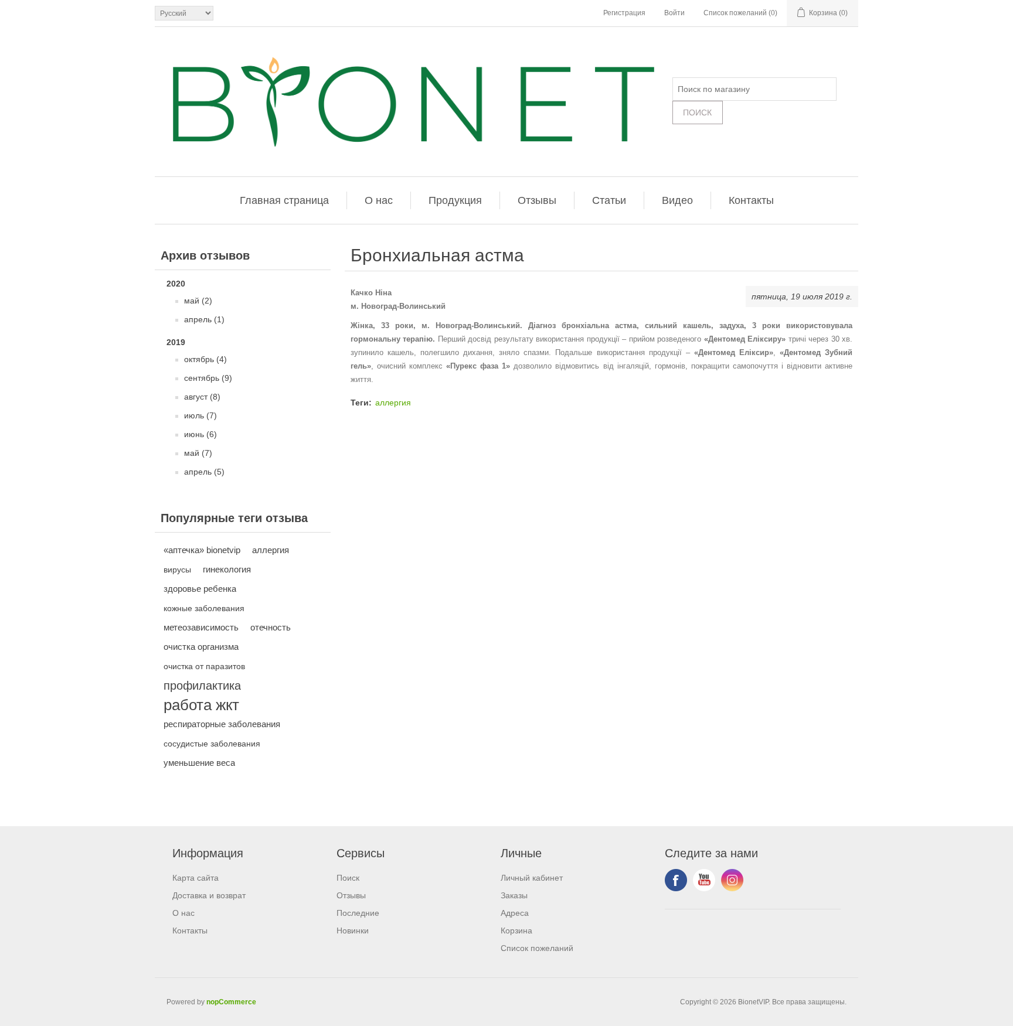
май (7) (198, 453)
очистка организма (201, 647)
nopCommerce (231, 1002)
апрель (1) (204, 319)
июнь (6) (200, 434)
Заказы (514, 895)
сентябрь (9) (208, 378)
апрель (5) (204, 471)
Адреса (515, 913)
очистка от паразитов (204, 666)
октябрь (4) (205, 359)
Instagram (732, 880)
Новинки (352, 930)
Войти (674, 13)
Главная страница (284, 200)
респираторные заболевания (222, 724)
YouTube (704, 880)
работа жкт (201, 705)
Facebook (676, 880)
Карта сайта (195, 877)
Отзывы (537, 200)
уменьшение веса (199, 763)
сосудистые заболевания (212, 743)
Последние (357, 913)
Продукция (455, 200)
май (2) (198, 300)
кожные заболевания (204, 608)
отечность (270, 627)
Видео (677, 200)
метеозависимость (201, 627)
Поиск (347, 877)
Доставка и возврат (209, 895)
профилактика (202, 685)
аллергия (270, 550)
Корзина (516, 930)
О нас (379, 200)
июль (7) (200, 415)
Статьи (609, 200)
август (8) (202, 396)
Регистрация (624, 13)
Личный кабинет (532, 877)
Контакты (751, 200)
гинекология (227, 569)
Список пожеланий (537, 948)
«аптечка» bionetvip (202, 550)
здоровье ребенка (200, 589)
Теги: (361, 402)
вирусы (177, 569)
